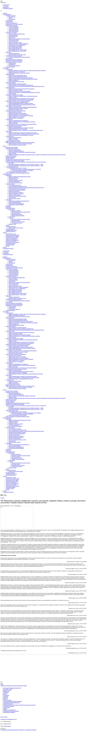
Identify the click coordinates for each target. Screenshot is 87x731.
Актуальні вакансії (15, 213)
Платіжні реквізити (10, 66)
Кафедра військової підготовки (13, 141)
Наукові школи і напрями (12, 147)
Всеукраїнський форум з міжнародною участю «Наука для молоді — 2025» (26, 165)
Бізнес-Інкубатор (13, 153)
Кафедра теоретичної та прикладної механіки (19, 72)
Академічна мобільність (14, 181)
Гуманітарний (9, 119)
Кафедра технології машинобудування (17, 75)
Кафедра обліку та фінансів (15, 112)
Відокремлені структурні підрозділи (14, 24)
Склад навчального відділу (15, 185)
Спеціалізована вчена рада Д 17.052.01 (18, 168)
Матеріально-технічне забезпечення (14, 60)
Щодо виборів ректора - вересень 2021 (18, 49)
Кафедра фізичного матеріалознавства (17, 83)
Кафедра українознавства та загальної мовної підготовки (22, 121)
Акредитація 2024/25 (13, 27)
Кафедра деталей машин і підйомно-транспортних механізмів (23, 79)
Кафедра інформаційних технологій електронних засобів (22, 104)
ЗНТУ (2, 684)
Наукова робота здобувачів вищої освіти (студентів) (18, 159)
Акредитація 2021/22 (13, 31)
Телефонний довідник (8, 248)
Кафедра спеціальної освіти (15, 126)
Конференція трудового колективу (14, 55)
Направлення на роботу (16, 214)
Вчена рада (8, 52)
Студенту (11, 218)
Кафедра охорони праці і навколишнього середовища (21, 99)
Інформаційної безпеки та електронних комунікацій (18, 101)
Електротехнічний (10, 87)
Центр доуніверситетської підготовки (17, 144)
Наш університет (7, 14)
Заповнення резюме (16, 210)
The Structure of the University (12, 242)
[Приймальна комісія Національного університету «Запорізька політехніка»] (18, 729)
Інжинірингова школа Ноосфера (16, 204)
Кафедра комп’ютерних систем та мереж (18, 108)
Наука (4, 146)
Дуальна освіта (12, 197)
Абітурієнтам (6, 4)
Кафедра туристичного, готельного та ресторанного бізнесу (22, 124)
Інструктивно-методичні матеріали (17, 190)
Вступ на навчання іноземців (15, 182)
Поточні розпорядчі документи (16, 192)
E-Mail (4, 247)
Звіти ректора (12, 37)
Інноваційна (9, 199)
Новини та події (12, 224)
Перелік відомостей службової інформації (18, 43)
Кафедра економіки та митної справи (17, 113)
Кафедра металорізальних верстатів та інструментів (21, 77)
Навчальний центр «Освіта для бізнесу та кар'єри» (20, 143)
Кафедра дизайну (13, 97)
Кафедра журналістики (14, 140)
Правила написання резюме (17, 215)
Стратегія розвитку (13, 35)
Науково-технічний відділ (15, 149)
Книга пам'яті (12, 19)
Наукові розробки (10, 158)
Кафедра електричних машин (15, 90)
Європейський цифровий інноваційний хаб (19, 201)
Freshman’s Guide (10, 244)
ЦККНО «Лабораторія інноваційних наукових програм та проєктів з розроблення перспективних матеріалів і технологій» (37, 154)
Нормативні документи (11, 32)
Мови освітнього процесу (15, 198)
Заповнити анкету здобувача (18, 221)
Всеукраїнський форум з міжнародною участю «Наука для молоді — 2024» (26, 164)
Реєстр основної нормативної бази (17, 33)
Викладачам (6, 7)
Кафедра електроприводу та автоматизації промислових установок (24, 92)
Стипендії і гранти (13, 179)
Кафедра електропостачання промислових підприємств (21, 88)
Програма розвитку (13, 36)
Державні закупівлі (10, 229)
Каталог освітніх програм (15, 194)
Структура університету (11, 23)
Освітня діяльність (10, 183)
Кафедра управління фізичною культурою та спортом (21, 127)
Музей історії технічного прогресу (14, 62)
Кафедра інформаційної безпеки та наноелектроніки (21, 103)
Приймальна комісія (8, 8)
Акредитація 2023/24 (13, 29)
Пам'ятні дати (12, 16)
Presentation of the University (12, 236)
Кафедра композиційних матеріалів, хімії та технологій (21, 98)
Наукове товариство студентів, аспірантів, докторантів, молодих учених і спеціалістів (26, 162)
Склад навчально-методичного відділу (18, 186)
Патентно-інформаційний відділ (16, 151)
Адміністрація (9, 20)
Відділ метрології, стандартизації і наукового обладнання (22, 152)
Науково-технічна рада (11, 155)
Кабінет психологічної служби (16, 227)
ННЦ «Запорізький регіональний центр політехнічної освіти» (20, 142)
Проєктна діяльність (10, 231)
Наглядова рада (9, 21)
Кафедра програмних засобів (15, 109)
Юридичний (9, 131)
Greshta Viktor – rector (11, 233)
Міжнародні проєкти (13, 177)
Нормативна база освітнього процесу (17, 188)
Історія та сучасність (10, 15)
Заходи (7, 225)
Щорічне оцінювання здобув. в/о (16, 193)
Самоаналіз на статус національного (17, 44)
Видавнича (8, 207)
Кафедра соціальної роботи (15, 137)
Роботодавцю (12, 216)
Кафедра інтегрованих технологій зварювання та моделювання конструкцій (26, 86)
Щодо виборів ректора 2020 (15, 47)
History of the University (11, 241)
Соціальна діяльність (11, 226)
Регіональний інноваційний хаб (16, 203)
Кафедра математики (13, 80)
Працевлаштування (10, 208)
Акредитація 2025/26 (13, 26)
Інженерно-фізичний (11, 82)
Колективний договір (14, 40)
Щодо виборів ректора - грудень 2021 (17, 51)
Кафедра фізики (12, 93)
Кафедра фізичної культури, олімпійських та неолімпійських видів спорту (26, 130)
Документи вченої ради (14, 53)
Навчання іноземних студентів (16, 180)
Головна (5, 13)
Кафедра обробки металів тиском (16, 81)
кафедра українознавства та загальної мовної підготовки (14, 685)
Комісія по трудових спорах (15, 42)
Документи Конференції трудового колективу (19, 57)
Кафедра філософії (13, 122)
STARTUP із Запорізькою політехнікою (15, 160)
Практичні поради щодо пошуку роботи (20, 212)
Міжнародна (9, 175)
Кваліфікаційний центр (11, 230)
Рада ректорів (9, 58)
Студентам (5, 6)
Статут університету (13, 41)
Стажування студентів (16, 222)
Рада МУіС (11, 163)
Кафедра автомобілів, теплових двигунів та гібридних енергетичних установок (27, 70)
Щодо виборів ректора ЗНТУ (15, 46)
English (5, 232)
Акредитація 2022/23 (13, 30)
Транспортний (9, 69)
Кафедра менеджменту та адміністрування (18, 114)
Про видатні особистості (14, 65)
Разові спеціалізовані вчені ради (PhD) (17, 171)
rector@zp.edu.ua (7, 726)
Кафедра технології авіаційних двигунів (18, 76)
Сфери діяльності (7, 174)
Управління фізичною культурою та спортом (16, 125)
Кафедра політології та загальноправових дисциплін (21, 135)
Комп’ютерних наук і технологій (13, 105)
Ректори (11, 18)
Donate (7, 246)
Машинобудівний (10, 74)
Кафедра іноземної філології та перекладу (18, 120)
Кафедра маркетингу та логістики (16, 116)
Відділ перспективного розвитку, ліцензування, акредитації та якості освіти (26, 187)
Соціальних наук (10, 136)
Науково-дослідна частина (12, 148)
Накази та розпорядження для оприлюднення (19, 38)
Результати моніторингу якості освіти (17, 196)
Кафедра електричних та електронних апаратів (20, 91)
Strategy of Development (11, 238)
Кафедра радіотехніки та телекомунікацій (18, 102)
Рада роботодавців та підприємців (14, 59)
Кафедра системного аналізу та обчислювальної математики (23, 107)
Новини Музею (12, 63)
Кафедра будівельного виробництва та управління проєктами (23, 96)
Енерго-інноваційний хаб (15, 202)
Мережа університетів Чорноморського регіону (20, 176)
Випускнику (12, 209)
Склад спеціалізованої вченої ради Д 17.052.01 (22, 170)
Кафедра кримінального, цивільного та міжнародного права (23, 132)
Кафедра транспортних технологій (17, 71)
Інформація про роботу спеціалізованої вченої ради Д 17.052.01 (26, 169)
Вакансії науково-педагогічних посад (17, 54)
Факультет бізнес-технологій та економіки (15, 110)
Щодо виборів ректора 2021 (15, 48)
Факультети (6, 68)
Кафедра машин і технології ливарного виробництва (21, 85)
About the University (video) (12, 237)
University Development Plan (12, 240)
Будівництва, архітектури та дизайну (14, 94)
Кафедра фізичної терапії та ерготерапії (18, 129)
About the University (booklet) (12, 235)
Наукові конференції (10, 157)
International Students (10, 243)
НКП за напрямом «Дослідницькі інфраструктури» (18, 172)
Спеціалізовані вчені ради (12, 166)
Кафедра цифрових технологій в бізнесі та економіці (21, 115)
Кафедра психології (13, 138)
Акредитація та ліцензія (11, 25)
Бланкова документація (14, 191)
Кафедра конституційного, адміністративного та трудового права (24, 133)
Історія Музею (12, 64)
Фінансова (8, 205)
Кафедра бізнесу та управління (16, 118)
